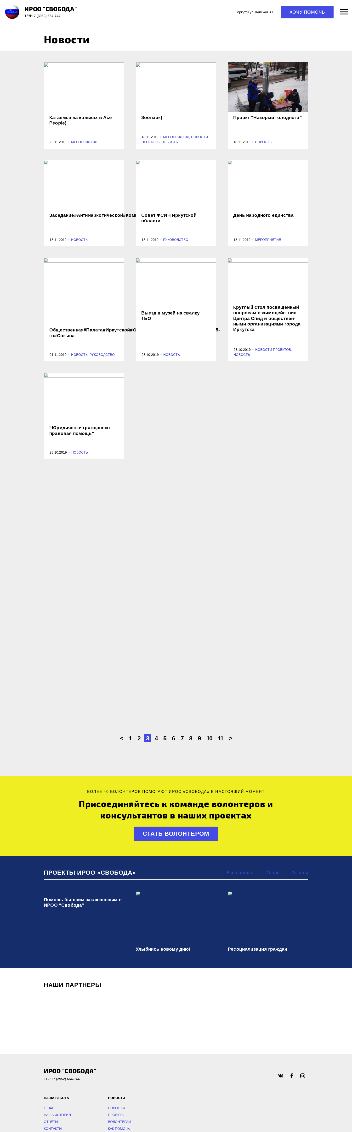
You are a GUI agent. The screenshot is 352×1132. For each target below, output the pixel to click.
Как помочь (119, 1129)
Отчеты (299, 872)
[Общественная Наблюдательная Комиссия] (210, 1014)
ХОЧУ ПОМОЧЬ (307, 12)
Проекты (116, 1115)
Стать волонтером (176, 833)
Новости (116, 1108)
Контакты (53, 1129)
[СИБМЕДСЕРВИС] (72, 1014)
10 (209, 738)
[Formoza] (141, 1014)
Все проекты (240, 872)
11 (220, 738)
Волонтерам (119, 1122)
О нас (273, 872)
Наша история (57, 1115)
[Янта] (279, 1014)
